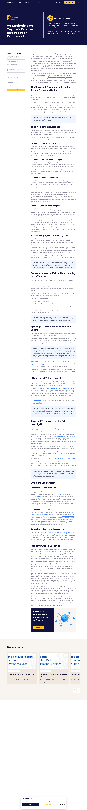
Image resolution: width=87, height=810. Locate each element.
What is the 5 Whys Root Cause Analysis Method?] (60, 77)
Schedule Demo (69, 2)
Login (78, 2)
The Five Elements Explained (13, 61)
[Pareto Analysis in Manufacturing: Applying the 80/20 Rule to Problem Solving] (53, 388)
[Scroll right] (78, 690)
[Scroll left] (74, 690)
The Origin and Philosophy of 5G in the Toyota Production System (15, 57)
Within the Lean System (12, 82)
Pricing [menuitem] (46, 2)
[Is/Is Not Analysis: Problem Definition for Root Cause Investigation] (57, 198)
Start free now (59, 2)
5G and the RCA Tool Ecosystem (13, 74)
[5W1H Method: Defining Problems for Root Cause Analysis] (54, 75)
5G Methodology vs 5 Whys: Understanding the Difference (13, 65)
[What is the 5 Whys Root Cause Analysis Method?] (53, 523)
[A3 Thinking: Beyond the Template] (39, 400)
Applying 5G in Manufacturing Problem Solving (15, 70)
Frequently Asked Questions (13, 85)
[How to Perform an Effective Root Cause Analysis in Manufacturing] (52, 255)
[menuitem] (20, 2)
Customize (62, 804)
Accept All (30, 804)
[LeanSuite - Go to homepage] (11, 2)
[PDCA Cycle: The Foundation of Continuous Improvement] (61, 532)
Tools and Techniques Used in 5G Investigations (14, 78)
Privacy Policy (30, 807)
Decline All (48, 804)
